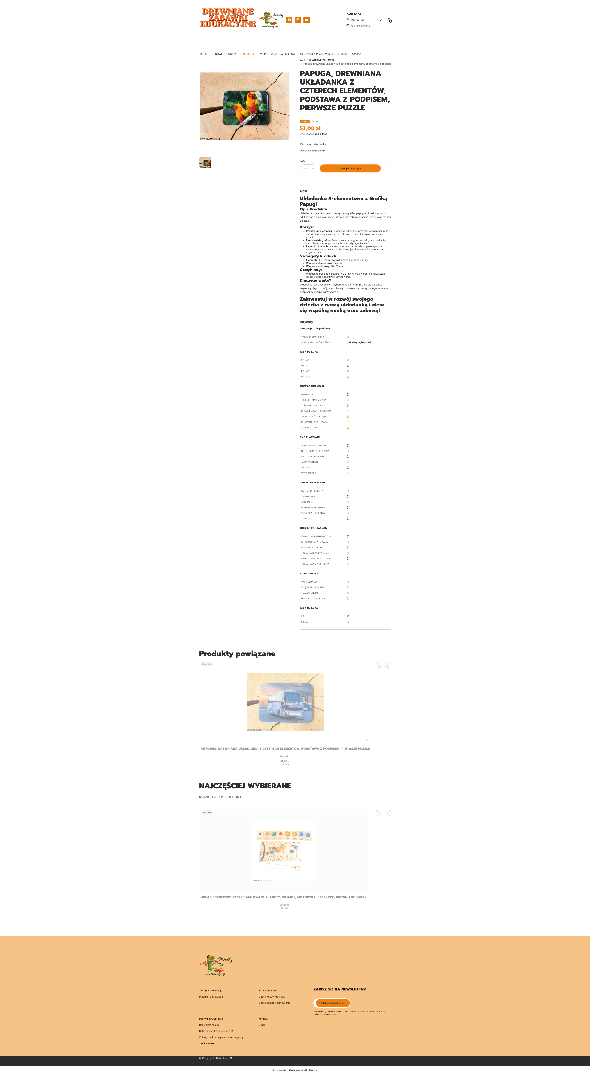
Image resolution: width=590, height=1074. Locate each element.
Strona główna (301, 60)
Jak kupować (207, 1043)
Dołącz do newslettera (333, 1003)
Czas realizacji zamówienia (274, 1002)
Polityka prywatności (211, 1018)
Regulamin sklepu (209, 1024)
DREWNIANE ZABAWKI (320, 60)
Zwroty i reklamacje (210, 990)
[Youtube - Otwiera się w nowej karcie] (306, 20)
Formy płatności (268, 990)
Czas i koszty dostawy (272, 996)
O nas (262, 1024)
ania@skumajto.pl (361, 25)
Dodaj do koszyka (350, 168)
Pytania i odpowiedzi (211, 996)
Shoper (226, 1058)
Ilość (302, 161)
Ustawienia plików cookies (215, 1031)
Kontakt (263, 1018)
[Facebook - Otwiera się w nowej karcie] (289, 20)
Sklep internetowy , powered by (294, 1070)
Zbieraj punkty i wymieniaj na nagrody (221, 1037)
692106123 (357, 19)
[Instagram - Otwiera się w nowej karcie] (298, 20)
